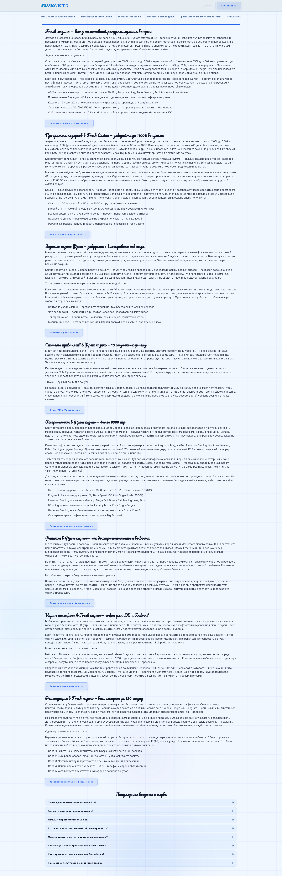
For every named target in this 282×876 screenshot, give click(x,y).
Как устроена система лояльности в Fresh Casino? (76, 854)
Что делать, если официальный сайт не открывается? (78, 828)
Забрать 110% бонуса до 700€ (67, 234)
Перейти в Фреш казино (63, 332)
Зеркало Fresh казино (129, 16)
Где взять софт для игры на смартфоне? (70, 811)
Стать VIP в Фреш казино (64, 410)
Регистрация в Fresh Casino (96, 16)
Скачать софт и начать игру (66, 686)
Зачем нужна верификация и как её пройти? (72, 802)
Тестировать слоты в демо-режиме (71, 526)
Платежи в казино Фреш (160, 16)
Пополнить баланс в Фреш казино (69, 603)
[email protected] (63, 82)
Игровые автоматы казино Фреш (57, 16)
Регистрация (229, 6)
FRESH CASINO (54, 5)
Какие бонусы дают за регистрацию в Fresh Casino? (77, 845)
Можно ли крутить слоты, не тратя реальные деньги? (78, 837)
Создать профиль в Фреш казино (69, 123)
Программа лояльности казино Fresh (200, 16)
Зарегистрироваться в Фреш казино (71, 782)
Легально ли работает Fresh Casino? (68, 819)
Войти (207, 6)
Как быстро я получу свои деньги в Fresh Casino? (75, 863)
